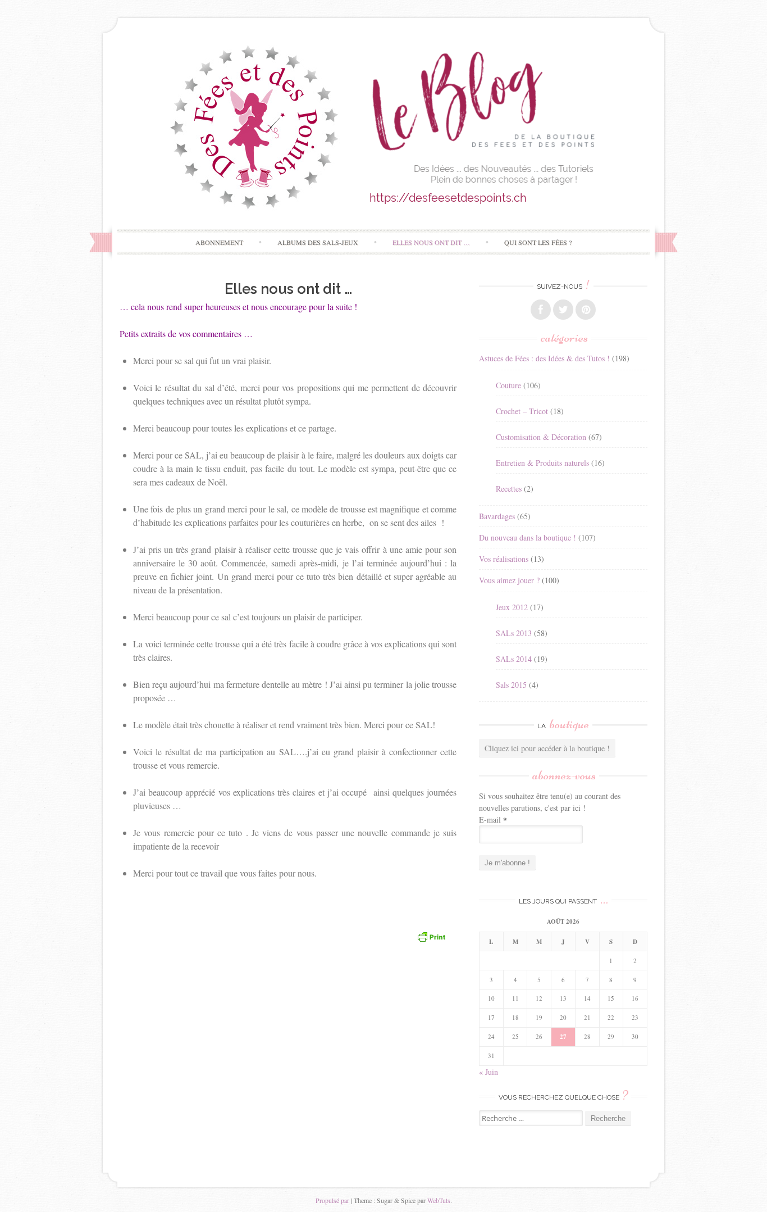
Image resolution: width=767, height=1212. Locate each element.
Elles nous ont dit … (431, 242)
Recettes (509, 488)
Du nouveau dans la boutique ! (527, 537)
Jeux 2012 (512, 607)
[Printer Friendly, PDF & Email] (431, 936)
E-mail (493, 819)
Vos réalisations (503, 558)
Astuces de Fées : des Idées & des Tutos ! (544, 358)
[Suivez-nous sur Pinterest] (586, 309)
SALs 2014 (514, 658)
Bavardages (497, 516)
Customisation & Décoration (541, 437)
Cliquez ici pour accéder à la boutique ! (547, 748)
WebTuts (438, 1200)
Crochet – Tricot (522, 411)
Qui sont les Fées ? (538, 242)
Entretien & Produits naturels (542, 462)
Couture (508, 385)
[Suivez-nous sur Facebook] (541, 309)
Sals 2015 (511, 684)
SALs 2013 (514, 633)
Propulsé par (332, 1200)
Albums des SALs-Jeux (317, 242)
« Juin (488, 1071)
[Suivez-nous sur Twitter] (563, 309)
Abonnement (219, 242)
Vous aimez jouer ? (509, 580)
